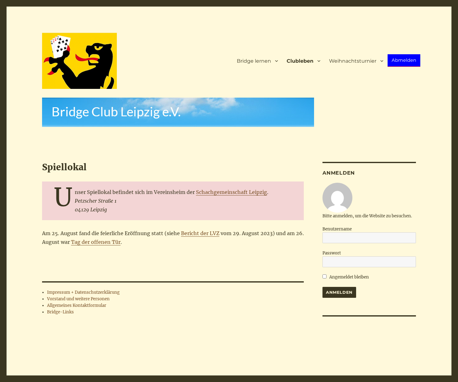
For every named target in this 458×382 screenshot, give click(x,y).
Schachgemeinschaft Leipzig (231, 192)
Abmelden (404, 60)
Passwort (331, 253)
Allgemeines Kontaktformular (76, 305)
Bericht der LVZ (200, 233)
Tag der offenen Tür (96, 242)
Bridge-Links (60, 312)
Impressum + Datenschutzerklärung (83, 292)
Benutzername (337, 229)
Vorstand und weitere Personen (78, 299)
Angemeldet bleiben (348, 277)
